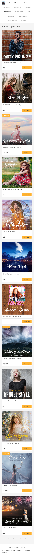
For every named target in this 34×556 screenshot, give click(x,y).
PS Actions (28, 7)
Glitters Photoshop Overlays (11, 443)
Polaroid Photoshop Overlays (11, 316)
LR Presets (17, 7)
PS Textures (11, 16)
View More (27, 68)
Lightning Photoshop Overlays (11, 358)
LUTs (29, 11)
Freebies (23, 20)
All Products (6, 7)
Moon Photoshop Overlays (10, 274)
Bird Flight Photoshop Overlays (12, 105)
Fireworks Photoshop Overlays (11, 528)
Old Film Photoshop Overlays (11, 232)
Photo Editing (22, 16)
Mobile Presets (19, 11)
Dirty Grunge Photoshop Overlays (13, 62)
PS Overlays (7, 11)
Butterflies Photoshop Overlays (12, 189)
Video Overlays (12, 20)
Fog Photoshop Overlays (10, 485)
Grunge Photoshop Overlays (11, 401)
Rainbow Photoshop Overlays (11, 147)
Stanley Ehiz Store (14, 3)
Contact (26, 3)
